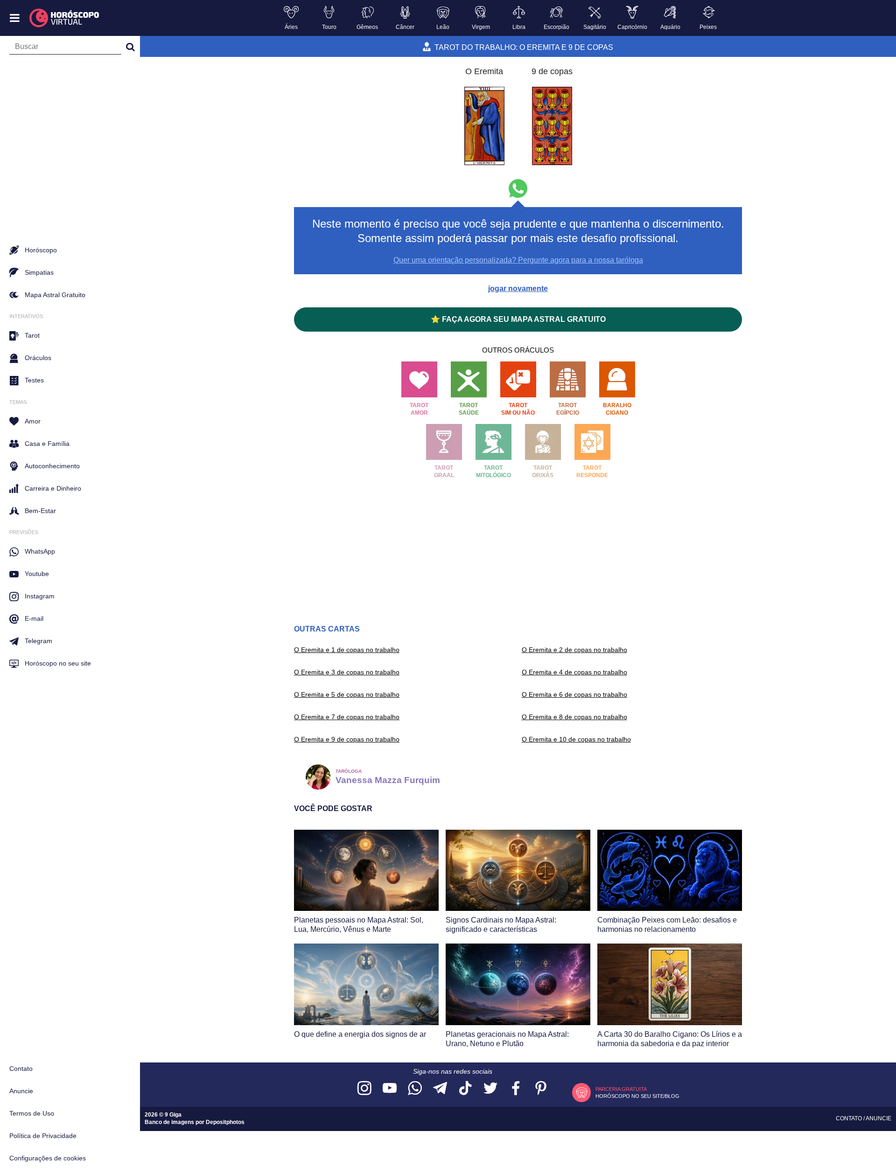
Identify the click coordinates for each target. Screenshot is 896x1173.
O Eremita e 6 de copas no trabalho (574, 694)
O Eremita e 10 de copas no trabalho (576, 739)
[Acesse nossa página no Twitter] (490, 1088)
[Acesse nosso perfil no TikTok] (465, 1088)
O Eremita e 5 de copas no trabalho (346, 694)
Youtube (37, 573)
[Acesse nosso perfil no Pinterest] (541, 1088)
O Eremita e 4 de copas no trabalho (574, 672)
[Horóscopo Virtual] (65, 18)
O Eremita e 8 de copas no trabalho (574, 717)
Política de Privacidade (43, 1135)
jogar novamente (518, 288)
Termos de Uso (31, 1113)
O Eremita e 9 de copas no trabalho (346, 739)
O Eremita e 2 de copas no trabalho (574, 649)
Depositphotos (225, 1122)
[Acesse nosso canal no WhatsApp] (415, 1088)
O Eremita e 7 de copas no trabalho (346, 717)
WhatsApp (40, 551)
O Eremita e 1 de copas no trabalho (346, 649)
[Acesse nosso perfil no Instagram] (364, 1088)
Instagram (40, 596)
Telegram (38, 641)
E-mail (34, 618)
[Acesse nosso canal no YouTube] (390, 1088)
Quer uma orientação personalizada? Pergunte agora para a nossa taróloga (518, 260)
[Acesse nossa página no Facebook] (516, 1088)
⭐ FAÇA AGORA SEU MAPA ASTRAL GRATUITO (518, 319)
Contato (21, 1068)
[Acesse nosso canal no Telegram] (440, 1088)
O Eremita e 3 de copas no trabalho (346, 672)
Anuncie (21, 1091)
